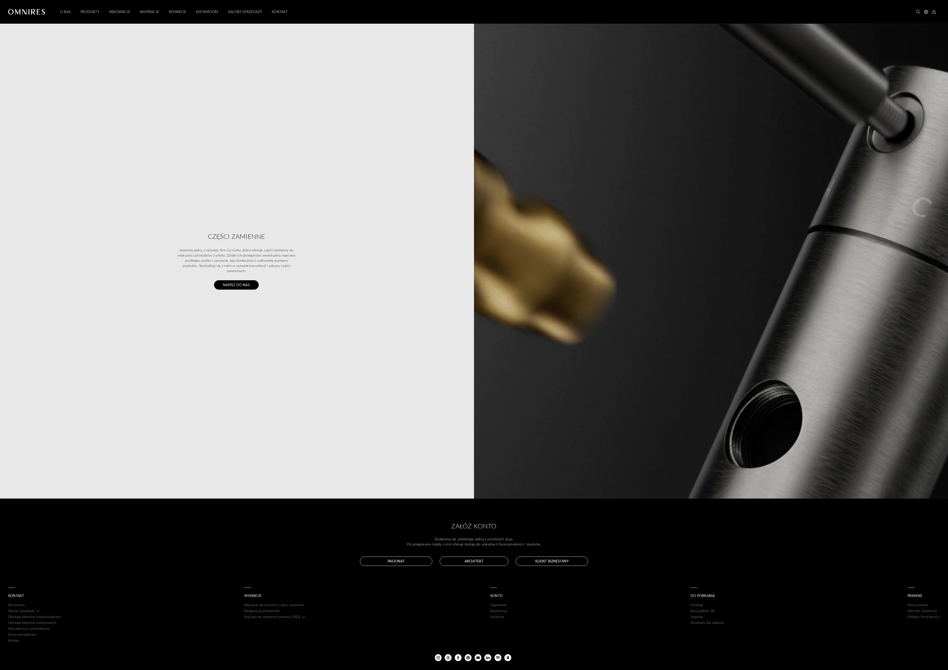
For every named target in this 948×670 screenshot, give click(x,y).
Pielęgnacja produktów (261, 610)
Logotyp (697, 616)
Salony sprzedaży (21, 610)
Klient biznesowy (552, 561)
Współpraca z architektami (28, 628)
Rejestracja (498, 610)
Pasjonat (396, 561)
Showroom (16, 604)
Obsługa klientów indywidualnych (34, 616)
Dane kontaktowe (22, 634)
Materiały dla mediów (707, 622)
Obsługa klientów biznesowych (32, 622)
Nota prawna (918, 604)
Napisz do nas (236, 284)
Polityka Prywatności (924, 616)
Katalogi (697, 604)
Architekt (474, 561)
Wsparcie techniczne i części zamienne (274, 604)
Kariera (13, 640)
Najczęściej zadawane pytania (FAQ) (272, 616)
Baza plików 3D (703, 610)
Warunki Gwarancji (922, 610)
